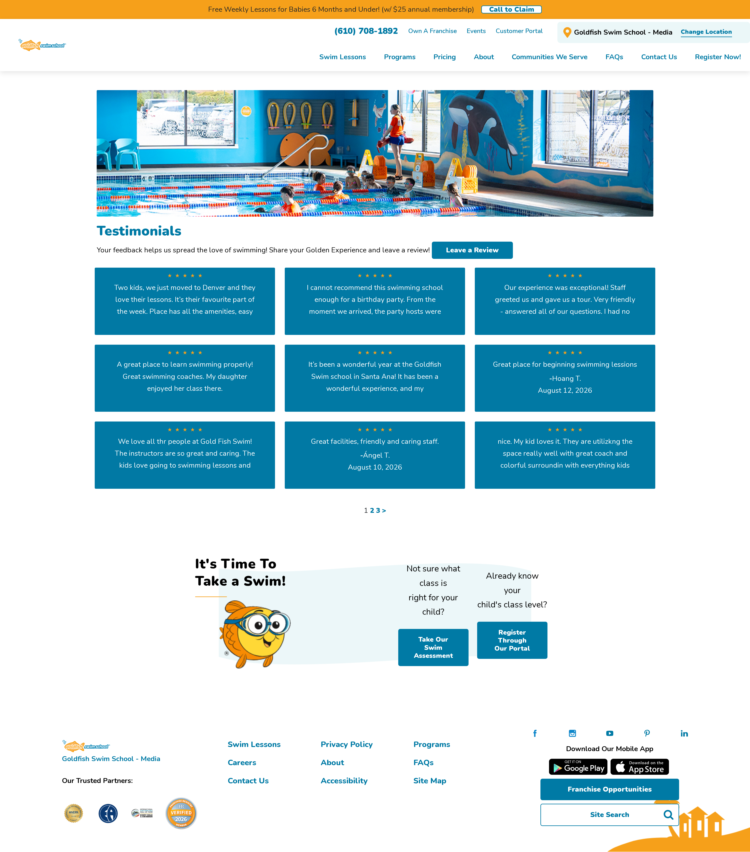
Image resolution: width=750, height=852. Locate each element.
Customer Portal (519, 31)
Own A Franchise (432, 31)
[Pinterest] (647, 733)
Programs (431, 744)
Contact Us (248, 780)
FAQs (423, 762)
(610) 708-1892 (366, 31)
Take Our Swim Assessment (433, 647)
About (332, 762)
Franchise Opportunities (610, 789)
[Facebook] (534, 733)
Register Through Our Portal (512, 640)
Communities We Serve (550, 57)
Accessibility (344, 780)
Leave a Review (472, 250)
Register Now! (718, 57)
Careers (242, 762)
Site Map (429, 780)
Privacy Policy (347, 744)
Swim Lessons (254, 744)
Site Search (609, 815)
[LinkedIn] (684, 733)
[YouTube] (609, 733)
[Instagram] (572, 733)
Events (476, 31)
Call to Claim (511, 9)
